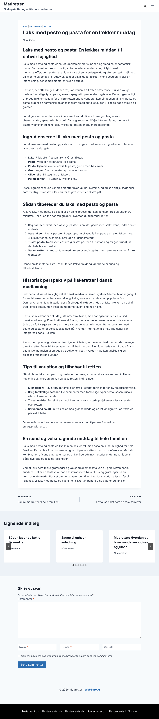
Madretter (30, 40)
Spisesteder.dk (96, 711)
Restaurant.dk (30, 711)
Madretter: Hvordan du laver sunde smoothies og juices (131, 542)
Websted (109, 647)
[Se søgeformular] (145, 6)
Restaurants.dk (74, 711)
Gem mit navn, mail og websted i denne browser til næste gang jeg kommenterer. (67, 655)
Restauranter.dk (52, 711)
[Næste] (150, 546)
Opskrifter (36, 26)
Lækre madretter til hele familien (38, 499)
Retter (47, 26)
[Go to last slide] (8, 546)
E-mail (67, 647)
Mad (25, 26)
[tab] (73, 565)
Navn (23, 647)
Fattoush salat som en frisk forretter (118, 499)
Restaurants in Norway (123, 711)
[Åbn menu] (152, 6)
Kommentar (26, 598)
